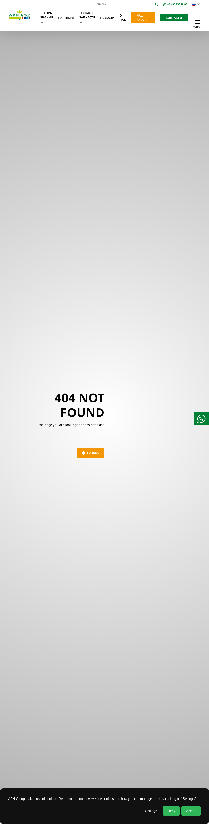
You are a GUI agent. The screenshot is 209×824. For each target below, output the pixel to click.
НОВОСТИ (107, 18)
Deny (171, 811)
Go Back (93, 453)
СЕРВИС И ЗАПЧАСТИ (87, 15)
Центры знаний (46, 15)
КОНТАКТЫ (174, 18)
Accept (191, 811)
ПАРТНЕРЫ (66, 18)
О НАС (123, 17)
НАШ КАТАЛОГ (143, 17)
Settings (151, 811)
